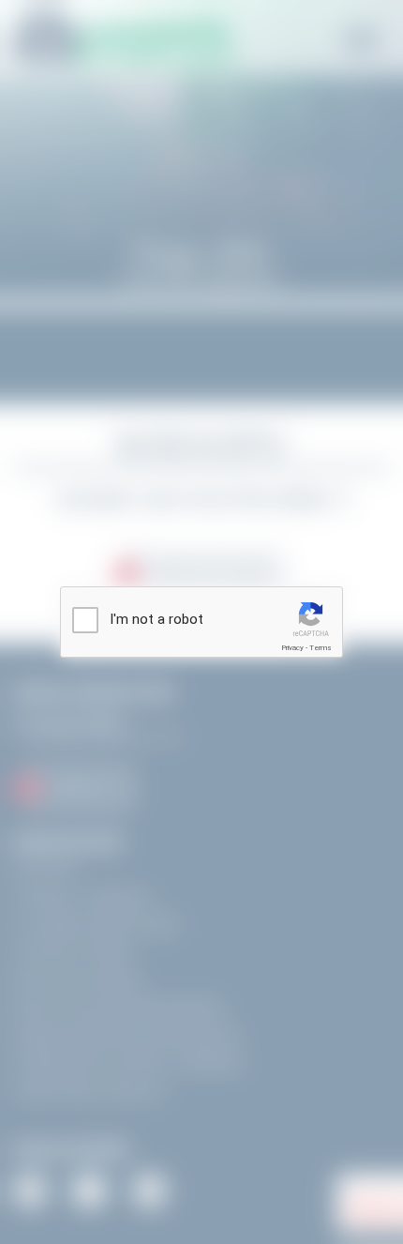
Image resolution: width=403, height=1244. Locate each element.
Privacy (292, 648)
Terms (320, 648)
